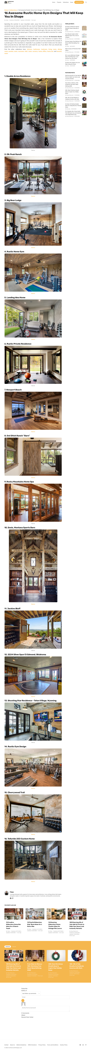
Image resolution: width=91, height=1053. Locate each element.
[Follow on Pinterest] (13, 898)
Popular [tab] (14, 946)
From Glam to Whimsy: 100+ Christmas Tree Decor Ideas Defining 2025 (71, 84)
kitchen (29, 49)
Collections (13, 10)
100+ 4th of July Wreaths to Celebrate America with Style (72, 98)
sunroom (21, 51)
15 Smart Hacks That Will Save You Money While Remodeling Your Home (73, 43)
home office (42, 51)
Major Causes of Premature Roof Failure (73, 49)
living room (52, 49)
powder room (13, 51)
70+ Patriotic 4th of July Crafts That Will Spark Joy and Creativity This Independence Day (73, 113)
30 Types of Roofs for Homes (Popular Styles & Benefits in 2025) (72, 28)
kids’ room (28, 51)
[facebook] (11, 898)
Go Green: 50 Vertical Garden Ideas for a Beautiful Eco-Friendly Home (73, 105)
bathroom (36, 49)
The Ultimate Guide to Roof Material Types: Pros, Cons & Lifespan (72, 35)
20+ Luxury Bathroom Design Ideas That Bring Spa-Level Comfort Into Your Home (72, 57)
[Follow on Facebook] (80, 1045)
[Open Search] (86, 2)
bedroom (44, 49)
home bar (50, 51)
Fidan (7, 20)
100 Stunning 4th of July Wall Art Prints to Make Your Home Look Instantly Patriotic (73, 77)
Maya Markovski (74, 931)
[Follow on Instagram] (83, 1045)
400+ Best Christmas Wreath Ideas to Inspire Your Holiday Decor (72, 92)
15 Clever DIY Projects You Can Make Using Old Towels (72, 63)
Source (33, 196)
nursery (35, 51)
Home (6, 10)
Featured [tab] (8, 946)
